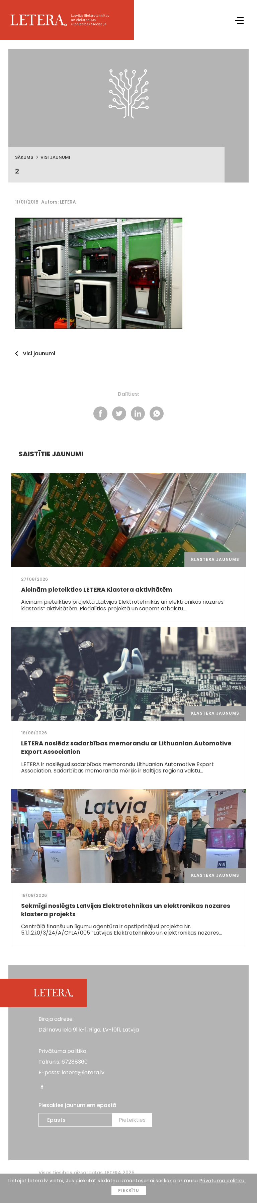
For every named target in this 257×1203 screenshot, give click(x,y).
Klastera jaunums (215, 559)
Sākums (24, 157)
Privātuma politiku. (222, 1180)
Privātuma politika (62, 1051)
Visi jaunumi (55, 157)
